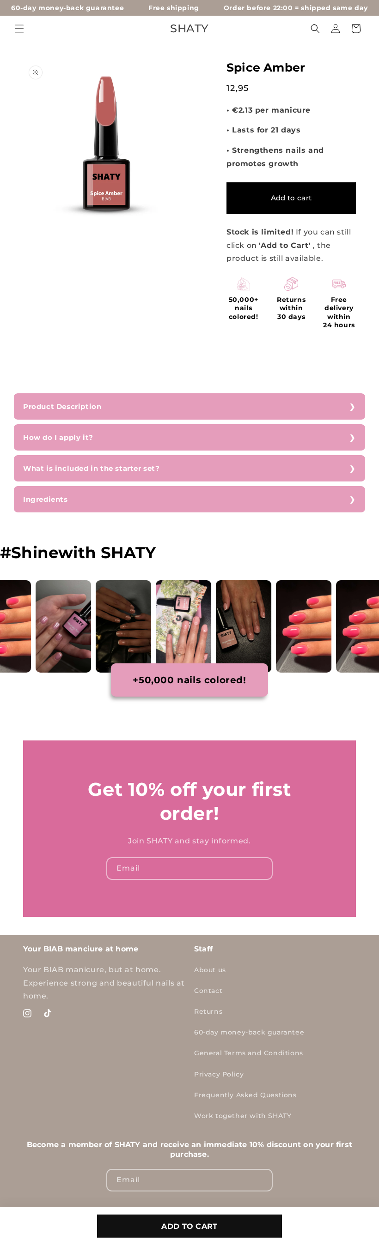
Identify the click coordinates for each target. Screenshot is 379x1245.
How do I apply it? (58, 437)
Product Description (62, 406)
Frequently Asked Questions (245, 1095)
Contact (208, 990)
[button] (19, 28)
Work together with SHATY (242, 1116)
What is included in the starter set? (91, 468)
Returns (208, 1011)
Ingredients (45, 499)
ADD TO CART (189, 1226)
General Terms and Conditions (248, 1053)
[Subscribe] (261, 868)
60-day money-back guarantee (249, 1032)
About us (210, 970)
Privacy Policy (219, 1074)
